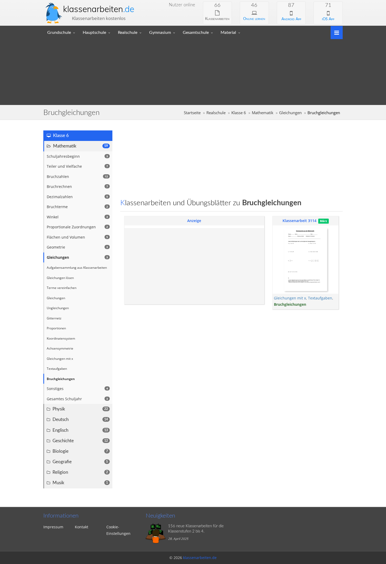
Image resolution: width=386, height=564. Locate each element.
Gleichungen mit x (290, 298)
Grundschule (59, 32)
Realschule (127, 32)
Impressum (53, 526)
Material (228, 32)
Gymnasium (160, 32)
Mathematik (262, 112)
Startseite (192, 112)
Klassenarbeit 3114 (299, 220)
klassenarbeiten (98, 9)
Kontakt (81, 526)
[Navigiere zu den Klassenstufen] (335, 32)
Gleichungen (290, 112)
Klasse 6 (238, 112)
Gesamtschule (196, 32)
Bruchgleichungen (290, 304)
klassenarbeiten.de (200, 557)
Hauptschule (94, 32)
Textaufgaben (320, 298)
